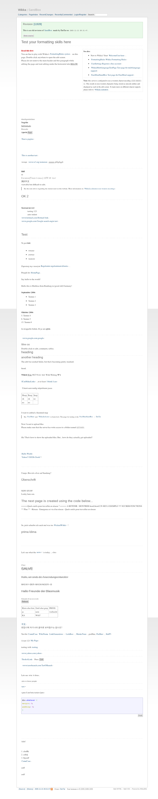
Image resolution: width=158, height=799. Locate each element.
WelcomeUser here (116, 55)
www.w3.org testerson (38, 162)
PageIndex (33, 15)
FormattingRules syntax (60, 54)
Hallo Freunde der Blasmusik (40, 591)
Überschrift (28, 479)
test (23, 686)
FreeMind (30, 417)
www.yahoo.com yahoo (32, 653)
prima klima (28, 531)
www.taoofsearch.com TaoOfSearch (37, 665)
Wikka (22, 9)
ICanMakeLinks (28, 381)
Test (24, 234)
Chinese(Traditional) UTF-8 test (38, 178)
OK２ (25, 196)
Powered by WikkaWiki (139, 789)
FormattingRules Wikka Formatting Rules (108, 59)
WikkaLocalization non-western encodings (99, 188)
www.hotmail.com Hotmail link (35, 217)
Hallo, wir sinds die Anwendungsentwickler (44, 577)
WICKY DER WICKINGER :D (36, 584)
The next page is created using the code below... (57, 501)
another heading (32, 357)
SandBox (35, 9)
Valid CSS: (126, 789)
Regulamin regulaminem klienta (54, 266)
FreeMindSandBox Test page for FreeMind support (112, 74)
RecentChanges (46, 15)
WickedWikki (60, 525)
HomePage (35, 272)
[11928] (38, 24)
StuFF (108, 634)
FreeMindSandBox (86, 417)
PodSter (99, 634)
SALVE (27, 569)
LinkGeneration (56, 634)
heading (27, 352)
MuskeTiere (81, 634)
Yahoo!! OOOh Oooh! (31, 457)
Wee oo (25, 344)
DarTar (98, 417)
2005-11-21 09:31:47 (78, 30)
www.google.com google (33, 338)
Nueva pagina (27, 139)
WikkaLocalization (101, 89)
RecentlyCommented (64, 15)
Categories (22, 15)
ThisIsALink (27, 659)
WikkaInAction (44, 417)
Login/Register (80, 15)
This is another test (29, 155)
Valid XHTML (117, 789)
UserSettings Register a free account (106, 63)
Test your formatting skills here (46, 42)
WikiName (43, 634)
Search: (91, 15)
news (39, 552)
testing (35, 647)
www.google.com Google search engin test (40, 221)
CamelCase (32, 634)
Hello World (27, 453)
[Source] (22, 789)
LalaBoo (69, 634)
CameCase (26, 761)
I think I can (52, 381)
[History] (30, 789)
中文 (24, 624)
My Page (34, 640)
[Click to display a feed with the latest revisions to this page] (52, 789)
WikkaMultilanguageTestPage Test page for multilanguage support (115, 69)
